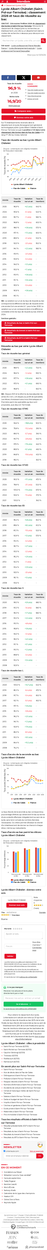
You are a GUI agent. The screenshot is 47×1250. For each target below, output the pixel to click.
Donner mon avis (17, 905)
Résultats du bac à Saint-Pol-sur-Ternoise (21, 1131)
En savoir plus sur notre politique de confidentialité (20, 1009)
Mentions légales (8, 1222)
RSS (27, 1217)
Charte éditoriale (30, 1215)
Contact (10, 1217)
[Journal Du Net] (12, 1237)
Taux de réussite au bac (35, 90)
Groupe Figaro (20, 1222)
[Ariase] (12, 1247)
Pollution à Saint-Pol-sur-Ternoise (17, 1079)
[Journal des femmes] (12, 1232)
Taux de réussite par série (36, 93)
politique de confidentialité (28, 977)
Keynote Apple (10, 1202)
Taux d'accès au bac (34, 96)
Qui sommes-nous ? (11, 1215)
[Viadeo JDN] (35, 1242)
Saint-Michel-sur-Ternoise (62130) (17, 1049)
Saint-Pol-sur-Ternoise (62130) (16, 1046)
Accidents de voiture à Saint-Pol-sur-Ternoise (22, 1088)
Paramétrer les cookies (27, 1220)
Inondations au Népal (12, 1172)
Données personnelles (11, 1220)
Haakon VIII (8, 1196)
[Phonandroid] (35, 1247)
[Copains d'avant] (12, 1242)
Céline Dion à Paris (11, 1199)
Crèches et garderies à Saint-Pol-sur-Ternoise (22, 1105)
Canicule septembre (12, 1178)
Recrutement (34, 1217)
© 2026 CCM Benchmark (35, 1222)
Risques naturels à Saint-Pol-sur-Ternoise (21, 1082)
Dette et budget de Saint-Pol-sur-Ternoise (21, 1099)
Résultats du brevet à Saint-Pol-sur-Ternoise (22, 1134)
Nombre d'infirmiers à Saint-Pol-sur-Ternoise (22, 1085)
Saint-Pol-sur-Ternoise (13, 1069)
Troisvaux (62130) (11, 1056)
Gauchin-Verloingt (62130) (14, 1052)
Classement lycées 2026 (16, 5)
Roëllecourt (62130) (11, 1059)
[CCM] (35, 1232)
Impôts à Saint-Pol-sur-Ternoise (17, 1102)
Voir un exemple (37, 1151)
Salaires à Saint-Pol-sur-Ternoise (17, 1096)
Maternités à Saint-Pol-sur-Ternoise (18, 1112)
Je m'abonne (22, 1004)
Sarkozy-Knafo (10, 1190)
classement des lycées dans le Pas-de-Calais (20, 132)
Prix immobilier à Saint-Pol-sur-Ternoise (20, 1115)
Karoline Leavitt (10, 1184)
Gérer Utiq (39, 1220)
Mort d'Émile (9, 1187)
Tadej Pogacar (10, 1181)
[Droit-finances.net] (35, 1237)
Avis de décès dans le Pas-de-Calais (18, 1072)
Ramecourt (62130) (11, 1062)
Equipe (21, 1215)
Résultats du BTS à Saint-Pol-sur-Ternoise (21, 1137)
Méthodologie (14, 106)
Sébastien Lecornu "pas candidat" (17, 1175)
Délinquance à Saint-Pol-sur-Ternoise (19, 1075)
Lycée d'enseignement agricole (22, 48)
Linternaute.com (12, 1151)
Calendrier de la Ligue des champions (19, 1193)
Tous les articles (20, 1217)
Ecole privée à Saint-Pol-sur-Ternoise (19, 1109)
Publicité (40, 1215)
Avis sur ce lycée (32, 99)
